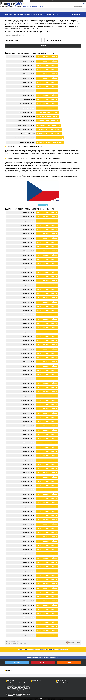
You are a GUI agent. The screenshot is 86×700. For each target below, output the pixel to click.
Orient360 (60, 0)
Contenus (35, 6)
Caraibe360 (20, 0)
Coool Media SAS (34, 698)
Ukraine (24, 3)
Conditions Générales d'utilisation (36, 699)
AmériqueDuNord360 (44, 0)
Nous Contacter (60, 699)
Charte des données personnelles (50, 699)
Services (41, 6)
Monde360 (4, 0)
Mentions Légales (26, 699)
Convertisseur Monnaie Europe (38, 649)
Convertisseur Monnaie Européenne (57, 649)
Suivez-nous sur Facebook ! (62, 682)
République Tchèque (24, 649)
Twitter (18, 662)
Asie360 (14, 0)
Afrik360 (9, 0)
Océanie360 (53, 0)
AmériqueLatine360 (35, 0)
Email (69, 662)
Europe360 (26, 0)
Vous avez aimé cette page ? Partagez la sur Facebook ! (43, 657)
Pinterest (43, 662)
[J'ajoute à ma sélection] (74, 14)
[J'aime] (72, 14)
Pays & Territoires (27, 6)
